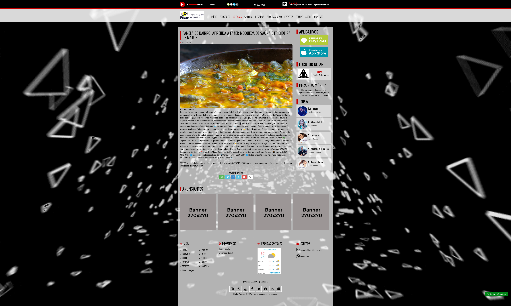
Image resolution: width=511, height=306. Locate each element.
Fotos (204, 253)
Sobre (308, 17)
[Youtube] (245, 289)
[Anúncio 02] (197, 207)
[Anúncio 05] (273, 207)
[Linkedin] (272, 289)
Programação (274, 17)
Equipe (299, 17)
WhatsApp (304, 257)
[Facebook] (252, 289)
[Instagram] (232, 289)
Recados (259, 17)
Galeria (248, 17)
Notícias (237, 17)
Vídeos (204, 257)
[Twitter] (259, 289)
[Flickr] (279, 289)
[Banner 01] (235, 207)
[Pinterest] (265, 289)
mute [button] (188, 4)
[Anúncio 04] (311, 207)
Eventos (288, 17)
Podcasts (225, 17)
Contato (318, 17)
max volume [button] (202, 4)
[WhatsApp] (239, 289)
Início (214, 17)
